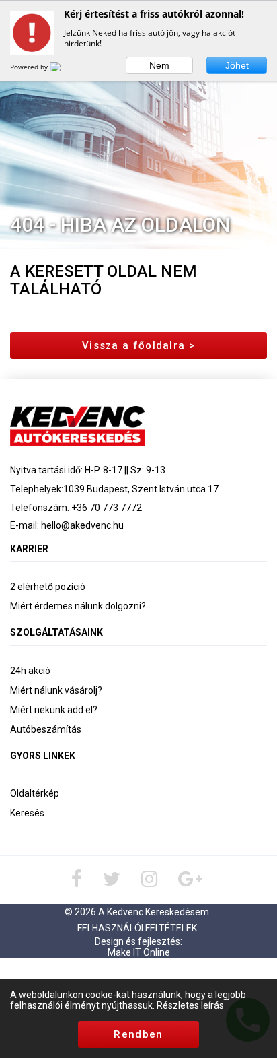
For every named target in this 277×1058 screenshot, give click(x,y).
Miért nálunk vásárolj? (56, 690)
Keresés (27, 812)
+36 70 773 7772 (106, 507)
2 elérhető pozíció (47, 586)
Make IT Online (139, 952)
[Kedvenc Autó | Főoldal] (77, 425)
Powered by (30, 66)
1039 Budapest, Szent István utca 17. (142, 489)
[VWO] (63, 66)
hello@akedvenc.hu (82, 525)
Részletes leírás (190, 1005)
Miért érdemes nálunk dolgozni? (78, 606)
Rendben (138, 1034)
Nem (159, 65)
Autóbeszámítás (45, 729)
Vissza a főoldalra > (138, 345)
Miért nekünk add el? (53, 709)
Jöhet (237, 65)
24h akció (30, 670)
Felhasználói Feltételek (137, 928)
